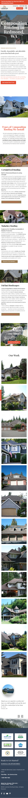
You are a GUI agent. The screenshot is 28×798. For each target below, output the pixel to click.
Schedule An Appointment (10, 763)
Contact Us (15, 5)
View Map (3, 774)
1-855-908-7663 (23, 5)
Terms (11, 784)
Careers (9, 783)
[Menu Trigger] (26, 8)
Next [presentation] (22, 716)
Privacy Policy (5, 784)
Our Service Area (12, 774)
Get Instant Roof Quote (7, 3)
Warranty (14, 783)
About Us (3, 783)
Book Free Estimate (14, 342)
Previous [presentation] (19, 716)
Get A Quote (19, 8)
